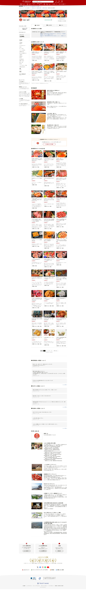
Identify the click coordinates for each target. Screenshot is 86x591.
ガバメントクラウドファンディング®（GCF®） (40, 569)
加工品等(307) (22, 59)
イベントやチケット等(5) (23, 65)
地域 (29, 4)
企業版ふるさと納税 (60, 569)
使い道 (48, 4)
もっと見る (64, 384)
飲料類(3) (21, 56)
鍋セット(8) (21, 62)
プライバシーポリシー (44, 585)
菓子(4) (21, 57)
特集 (44, 4)
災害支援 (52, 569)
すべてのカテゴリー (22, 45)
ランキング (33, 4)
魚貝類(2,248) (22, 51)
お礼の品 (22, 4)
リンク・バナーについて (36, 585)
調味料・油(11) (22, 60)
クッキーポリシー (51, 585)
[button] (25, 74)
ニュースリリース (29, 585)
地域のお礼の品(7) (22, 66)
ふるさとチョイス (26, 569)
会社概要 (24, 585)
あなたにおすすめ (39, 4)
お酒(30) (21, 54)
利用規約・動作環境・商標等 (59, 585)
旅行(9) (21, 63)
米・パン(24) (21, 48)
